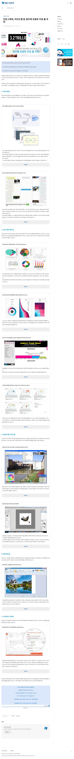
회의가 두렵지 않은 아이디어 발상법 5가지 (26, 695)
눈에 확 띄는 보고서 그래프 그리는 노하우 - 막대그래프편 (26, 699)
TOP (71, 751)
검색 (68, 3)
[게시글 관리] (8, 716)
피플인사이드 (60, 31)
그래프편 (35, 703)
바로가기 (26, 222)
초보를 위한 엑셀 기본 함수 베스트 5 (25, 690)
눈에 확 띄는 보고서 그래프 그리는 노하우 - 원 (23, 703)
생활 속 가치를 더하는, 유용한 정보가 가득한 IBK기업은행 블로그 (17, 729)
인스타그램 (62, 44)
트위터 (65, 44)
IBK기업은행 (7, 727)
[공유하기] (6, 716)
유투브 (68, 44)
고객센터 (12, 750)
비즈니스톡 (59, 28)
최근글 (58, 39)
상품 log (59, 21)
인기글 (63, 39)
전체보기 (59, 16)
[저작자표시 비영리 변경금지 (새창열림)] (18, 716)
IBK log (59, 26)
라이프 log (59, 19)
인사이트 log (60, 23)
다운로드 (26, 164)
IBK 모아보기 (10, 8)
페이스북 (58, 44)
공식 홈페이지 (4, 750)
